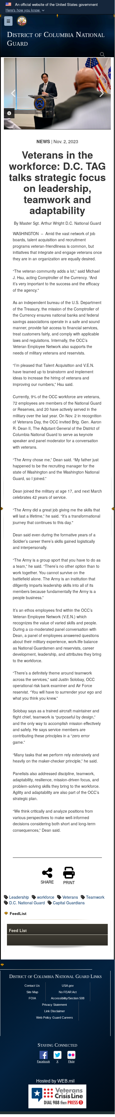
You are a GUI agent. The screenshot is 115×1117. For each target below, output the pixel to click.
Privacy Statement (54, 1004)
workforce (45, 897)
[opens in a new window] (44, 1054)
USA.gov (68, 985)
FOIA (32, 998)
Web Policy (43, 1017)
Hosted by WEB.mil (55, 1081)
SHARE (47, 881)
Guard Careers (62, 1017)
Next (101, 93)
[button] (26, 10)
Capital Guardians (69, 902)
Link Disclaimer (54, 1011)
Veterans (70, 897)
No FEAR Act (68, 992)
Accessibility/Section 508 (67, 998)
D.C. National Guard (27, 902)
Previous (13, 93)
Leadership (19, 897)
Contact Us (32, 985)
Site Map (32, 992)
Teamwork (95, 897)
